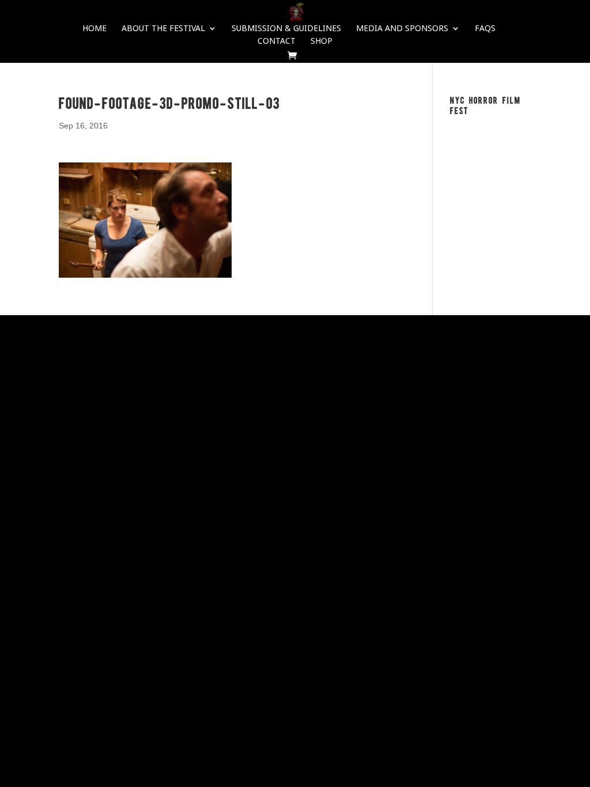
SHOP (321, 41)
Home (94, 28)
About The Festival (163, 28)
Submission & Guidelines (286, 28)
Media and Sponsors (402, 28)
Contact (277, 41)
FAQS (485, 28)
